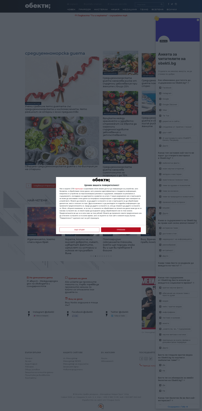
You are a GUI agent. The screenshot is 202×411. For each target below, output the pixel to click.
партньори (79, 188)
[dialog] (101, 205)
